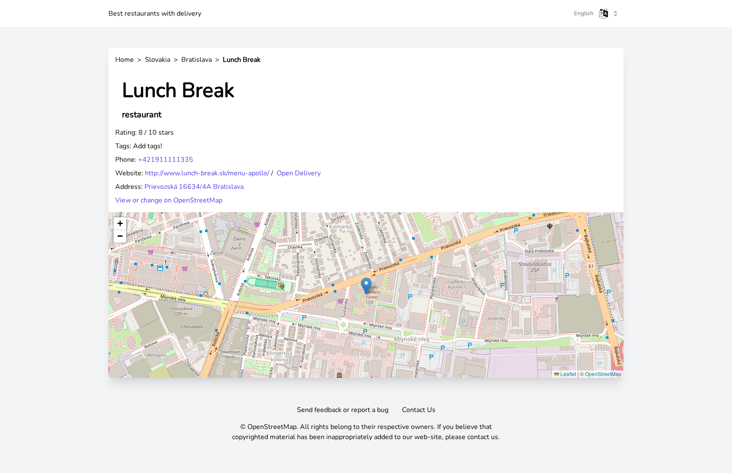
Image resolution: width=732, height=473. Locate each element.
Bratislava (196, 59)
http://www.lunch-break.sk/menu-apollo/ (207, 173)
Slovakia (157, 59)
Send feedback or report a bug (342, 410)
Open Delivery (299, 173)
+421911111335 (165, 159)
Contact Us (418, 410)
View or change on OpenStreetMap (168, 200)
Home (124, 59)
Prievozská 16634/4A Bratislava (194, 186)
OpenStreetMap (603, 373)
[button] (366, 286)
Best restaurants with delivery (154, 13)
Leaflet (567, 373)
